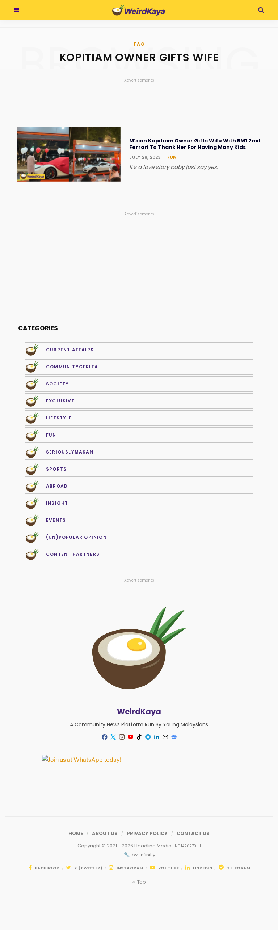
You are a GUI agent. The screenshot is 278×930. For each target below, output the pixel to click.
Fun (172, 157)
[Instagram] (121, 737)
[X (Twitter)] (112, 737)
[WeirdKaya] (138, 10)
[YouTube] (130, 737)
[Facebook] (104, 737)
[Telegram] (147, 737)
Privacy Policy (147, 833)
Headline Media (153, 845)
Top (141, 882)
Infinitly (147, 854)
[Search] (261, 10)
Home (75, 833)
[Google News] (173, 737)
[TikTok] (139, 737)
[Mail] (165, 737)
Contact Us (193, 833)
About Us (105, 833)
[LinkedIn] (156, 737)
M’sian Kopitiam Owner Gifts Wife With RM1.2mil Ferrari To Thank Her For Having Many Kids (194, 143)
